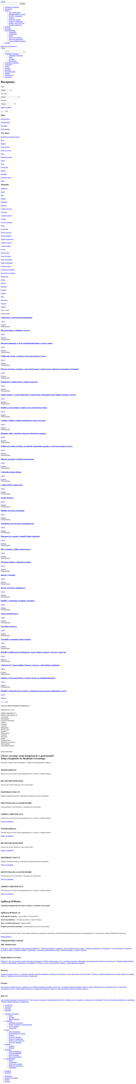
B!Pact (11, 36)
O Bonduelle (13, 34)
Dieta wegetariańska (15, 1057)
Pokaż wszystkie (6, 107)
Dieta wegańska (14, 1055)
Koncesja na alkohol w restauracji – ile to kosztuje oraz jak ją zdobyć (63, 948)
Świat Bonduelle (10, 30)
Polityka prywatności (11, 1078)
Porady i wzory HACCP (16, 23)
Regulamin (8, 1076)
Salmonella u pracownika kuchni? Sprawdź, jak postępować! (97, 961)
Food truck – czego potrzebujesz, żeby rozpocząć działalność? (20, 948)
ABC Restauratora (14, 12)
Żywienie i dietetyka (15, 25)
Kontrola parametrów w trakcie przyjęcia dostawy (50, 974)
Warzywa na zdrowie (15, 37)
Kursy (11, 57)
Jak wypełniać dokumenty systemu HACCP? (15, 1000)
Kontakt (7, 43)
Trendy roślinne (14, 1026)
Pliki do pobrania (14, 1019)
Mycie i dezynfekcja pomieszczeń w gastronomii (119, 1000)
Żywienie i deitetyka (15, 1042)
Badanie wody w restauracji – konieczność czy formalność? (84, 1000)
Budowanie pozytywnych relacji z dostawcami (22, 976)
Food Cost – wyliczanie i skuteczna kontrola (67, 987)
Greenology (8, 9)
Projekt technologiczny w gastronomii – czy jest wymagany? (105, 948)
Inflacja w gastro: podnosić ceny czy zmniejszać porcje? (100, 987)
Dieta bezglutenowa (15, 1051)
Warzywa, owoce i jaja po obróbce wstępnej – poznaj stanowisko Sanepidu (61, 963)
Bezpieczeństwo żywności (17, 14)
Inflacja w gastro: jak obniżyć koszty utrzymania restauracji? (70, 989)
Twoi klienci (13, 1028)
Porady (7, 11)
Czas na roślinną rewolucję (17, 41)
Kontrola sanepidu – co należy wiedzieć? (74, 950)
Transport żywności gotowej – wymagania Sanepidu (17, 974)
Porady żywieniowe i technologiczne (20, 1024)
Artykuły (11, 59)
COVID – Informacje (15, 16)
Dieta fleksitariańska (15, 1053)
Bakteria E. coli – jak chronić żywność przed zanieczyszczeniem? (21, 961)
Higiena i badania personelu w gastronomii (14, 1002)
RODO (7, 1080)
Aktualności (12, 32)
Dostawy (11, 18)
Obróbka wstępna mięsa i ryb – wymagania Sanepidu (60, 961)
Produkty (8, 27)
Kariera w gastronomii (16, 21)
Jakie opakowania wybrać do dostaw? (79, 974)
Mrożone (11, 1048)
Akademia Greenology (12, 7)
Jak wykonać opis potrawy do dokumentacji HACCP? (47, 1000)
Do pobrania (13, 61)
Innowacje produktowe (16, 39)
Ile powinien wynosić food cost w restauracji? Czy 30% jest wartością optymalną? (26, 987)
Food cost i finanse (15, 19)
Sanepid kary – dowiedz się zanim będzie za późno (44, 950)
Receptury (8, 28)
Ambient (11, 1046)
